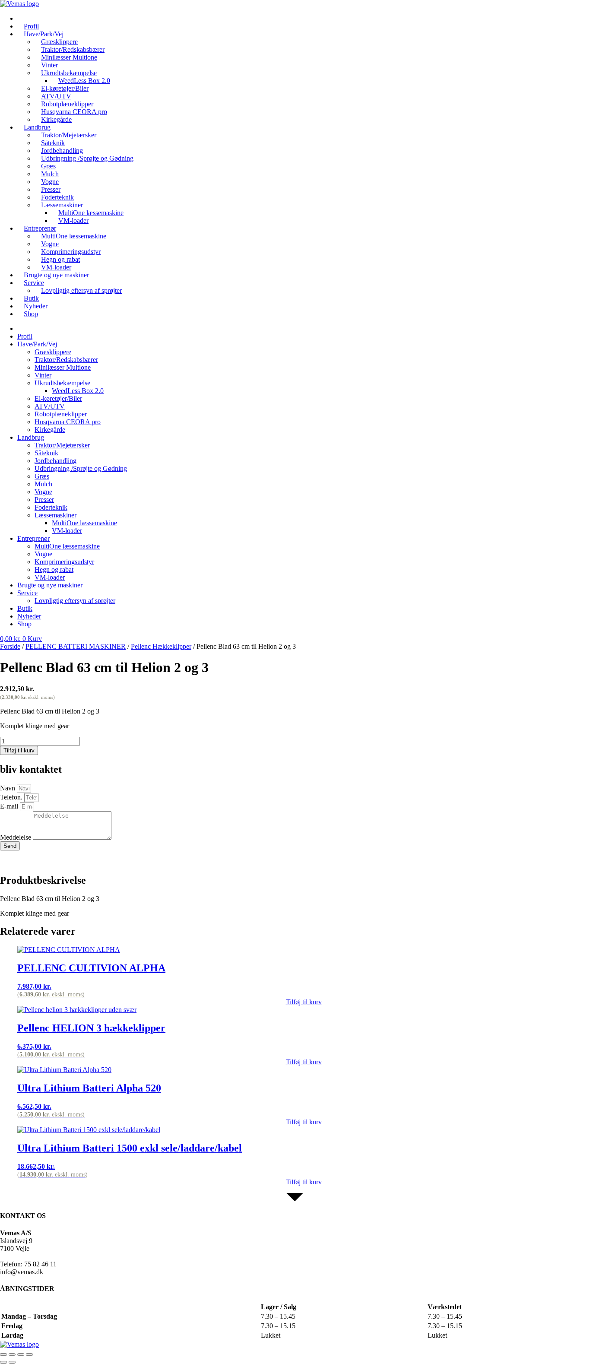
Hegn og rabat (54, 569)
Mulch (43, 484)
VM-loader (73, 220)
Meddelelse (16, 837)
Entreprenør (33, 538)
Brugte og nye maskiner (56, 275)
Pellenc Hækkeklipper (161, 646)
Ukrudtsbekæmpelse (62, 383)
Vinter (43, 375)
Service (34, 282)
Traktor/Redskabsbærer (66, 359)
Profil (24, 336)
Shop (31, 313)
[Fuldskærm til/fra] (12, 1354)
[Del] (20, 1354)
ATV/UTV (50, 406)
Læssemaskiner (55, 515)
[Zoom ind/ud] (3, 1354)
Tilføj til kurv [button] (304, 1002)
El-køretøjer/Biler (58, 398)
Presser (44, 499)
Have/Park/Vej (37, 344)
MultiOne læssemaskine (73, 236)
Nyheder (29, 616)
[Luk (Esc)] (29, 1354)
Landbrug (30, 437)
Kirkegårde (50, 429)
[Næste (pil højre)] (12, 1362)
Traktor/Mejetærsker (62, 445)
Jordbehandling (55, 460)
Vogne (43, 491)
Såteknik (46, 453)
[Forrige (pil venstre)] (3, 1362)
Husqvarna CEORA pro (68, 421)
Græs (42, 476)
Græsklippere (53, 351)
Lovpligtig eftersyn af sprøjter (81, 290)
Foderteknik (51, 507)
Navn (8, 788)
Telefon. (12, 797)
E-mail (10, 806)
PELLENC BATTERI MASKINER (75, 646)
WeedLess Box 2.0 (78, 390)
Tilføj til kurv (19, 750)
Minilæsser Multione (69, 57)
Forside (10, 646)
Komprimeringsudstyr (64, 561)
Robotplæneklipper (61, 414)
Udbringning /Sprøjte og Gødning (87, 158)
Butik (24, 608)
